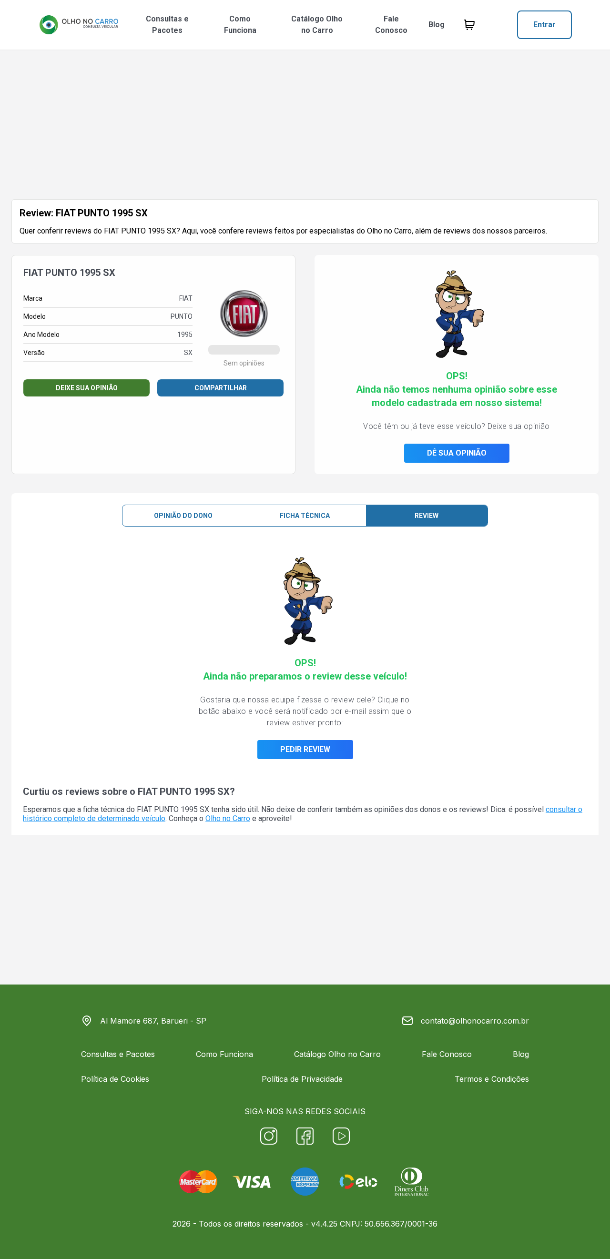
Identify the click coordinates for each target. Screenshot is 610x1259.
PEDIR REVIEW (305, 749)
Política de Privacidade (302, 1079)
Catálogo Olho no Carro (317, 24)
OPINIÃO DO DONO (183, 515)
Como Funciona (240, 24)
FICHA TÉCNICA (305, 515)
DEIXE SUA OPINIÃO (87, 388)
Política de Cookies (115, 1079)
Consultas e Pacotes (167, 24)
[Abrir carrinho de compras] (469, 24)
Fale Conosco (391, 24)
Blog (436, 24)
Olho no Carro (227, 818)
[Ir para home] (78, 24)
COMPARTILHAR (220, 388)
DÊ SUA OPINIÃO (457, 452)
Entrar (544, 24)
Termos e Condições (492, 1079)
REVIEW (426, 515)
